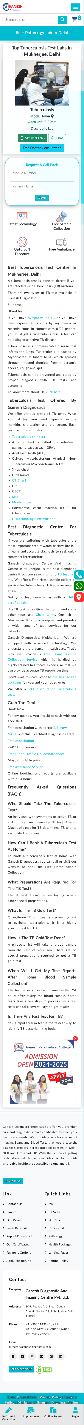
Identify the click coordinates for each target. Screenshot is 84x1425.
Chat (58, 138)
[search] (62, 20)
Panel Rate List (16, 1228)
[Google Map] (79, 598)
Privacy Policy (50, 1397)
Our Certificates (17, 1244)
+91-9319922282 (38, 1334)
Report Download (19, 1236)
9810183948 (34, 138)
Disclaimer (25, 1402)
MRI (51, 1204)
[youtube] (41, 1356)
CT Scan (54, 1212)
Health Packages (60, 1244)
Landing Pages (58, 1252)
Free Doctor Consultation (42, 148)
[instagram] (32, 1356)
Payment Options (18, 1252)
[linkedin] (61, 1356)
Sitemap (42, 1402)
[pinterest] (51, 1356)
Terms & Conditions (22, 1397)
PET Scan (55, 1220)
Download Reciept (65, 1402)
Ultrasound (56, 1228)
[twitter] (22, 1356)
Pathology (55, 1236)
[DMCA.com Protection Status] (44, 1369)
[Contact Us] (79, 576)
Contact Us (12, 1181)
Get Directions (21, 1369)
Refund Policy (58, 1260)
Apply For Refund (18, 1260)
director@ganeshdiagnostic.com (30, 1346)
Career (11, 1212)
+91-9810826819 (57, 1329)
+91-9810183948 (38, 1324)
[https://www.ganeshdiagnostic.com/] (18, 7)
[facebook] (13, 1356)
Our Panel (13, 1220)
